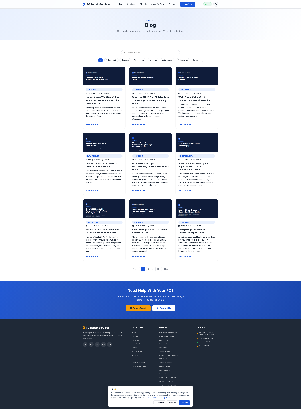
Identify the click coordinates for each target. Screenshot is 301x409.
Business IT (197, 60)
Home (120, 4)
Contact (172, 4)
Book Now (187, 4)
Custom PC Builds (165, 363)
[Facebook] (85, 344)
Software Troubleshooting (168, 355)
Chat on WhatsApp (207, 342)
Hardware (125, 60)
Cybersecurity (111, 60)
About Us (135, 355)
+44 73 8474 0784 (206, 338)
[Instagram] (97, 344)
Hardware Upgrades (166, 344)
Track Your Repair (138, 363)
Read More (91, 124)
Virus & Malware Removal (168, 332)
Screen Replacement (166, 336)
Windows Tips (139, 60)
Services (131, 4)
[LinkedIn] (91, 344)
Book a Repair (139, 308)
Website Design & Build (167, 385)
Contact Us (165, 308)
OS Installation (164, 359)
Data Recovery (167, 60)
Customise (159, 402)
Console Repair (164, 370)
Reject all (172, 402)
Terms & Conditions (139, 366)
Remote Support (164, 374)
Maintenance (183, 60)
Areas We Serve (158, 4)
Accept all (184, 402)
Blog (133, 359)
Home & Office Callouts (167, 378)
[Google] (109, 344)
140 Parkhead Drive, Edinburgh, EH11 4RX (206, 333)
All (100, 60)
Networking (153, 60)
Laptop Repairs (164, 351)
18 (158, 269)
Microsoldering (164, 366)
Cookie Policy (150, 398)
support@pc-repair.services (204, 346)
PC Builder (143, 4)
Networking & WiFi (165, 347)
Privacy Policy (165, 398)
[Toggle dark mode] (215, 4)
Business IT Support (166, 381)
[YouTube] (103, 344)
